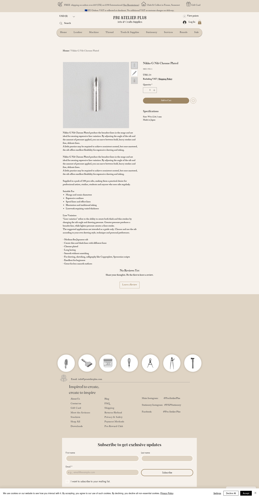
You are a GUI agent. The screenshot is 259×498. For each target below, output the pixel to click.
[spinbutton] (150, 90)
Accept (246, 493)
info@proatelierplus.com (90, 379)
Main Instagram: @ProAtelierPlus (161, 398)
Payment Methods (114, 422)
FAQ (107, 404)
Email (69, 466)
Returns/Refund (113, 413)
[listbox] (67, 16)
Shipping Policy (165, 79)
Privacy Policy (166, 493)
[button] (67, 16)
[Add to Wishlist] (193, 101)
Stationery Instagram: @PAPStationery (161, 405)
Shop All (75, 422)
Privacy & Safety (113, 417)
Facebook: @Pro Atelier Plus (161, 412)
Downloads (77, 426)
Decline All (231, 493)
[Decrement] (145, 90)
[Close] (255, 493)
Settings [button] (217, 493)
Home (66, 51)
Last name (145, 452)
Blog (106, 399)
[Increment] (154, 90)
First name (70, 452)
